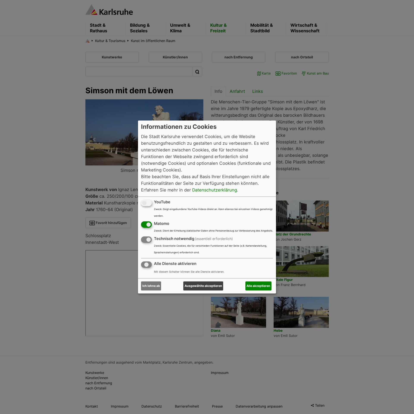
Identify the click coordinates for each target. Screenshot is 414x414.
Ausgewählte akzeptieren (203, 286)
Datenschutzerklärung (214, 190)
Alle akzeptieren (258, 286)
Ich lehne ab (151, 286)
